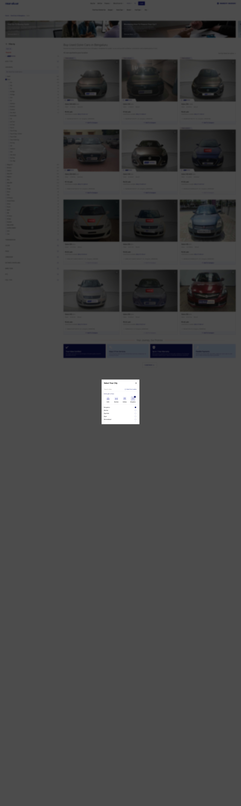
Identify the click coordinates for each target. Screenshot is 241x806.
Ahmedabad (107, 419)
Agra (105, 416)
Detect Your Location (131, 389)
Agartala (106, 413)
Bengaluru (107, 407)
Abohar (106, 410)
